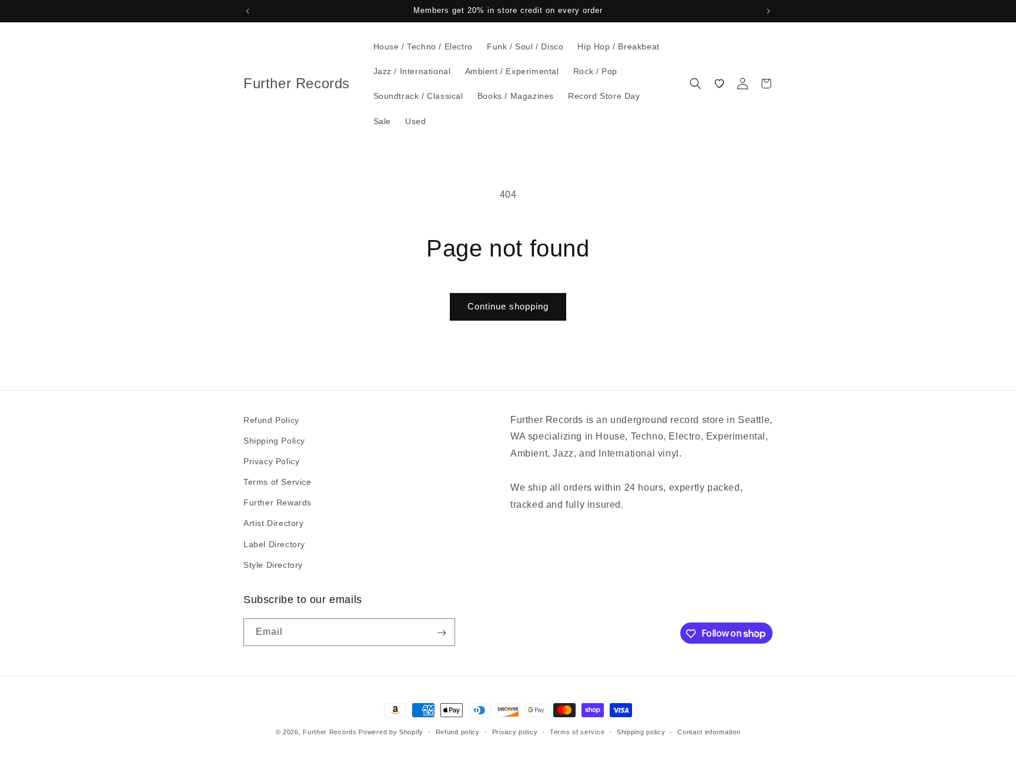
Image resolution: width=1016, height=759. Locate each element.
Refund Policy (271, 420)
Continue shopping (508, 306)
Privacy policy (515, 731)
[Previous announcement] (247, 11)
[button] (695, 83)
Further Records (330, 731)
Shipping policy (641, 731)
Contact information (708, 731)
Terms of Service (277, 482)
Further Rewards (277, 502)
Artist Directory (273, 523)
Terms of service (577, 731)
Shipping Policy (274, 440)
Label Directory (274, 544)
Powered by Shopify (391, 731)
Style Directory (273, 565)
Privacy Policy (271, 461)
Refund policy (458, 731)
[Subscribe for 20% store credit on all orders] (441, 633)
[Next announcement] (768, 11)
